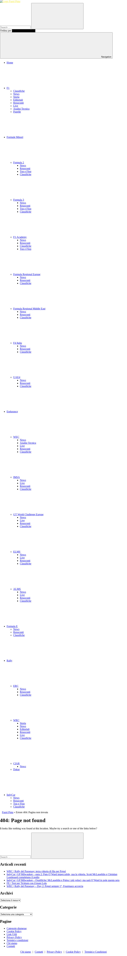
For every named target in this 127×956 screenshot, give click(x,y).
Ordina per (6, 30)
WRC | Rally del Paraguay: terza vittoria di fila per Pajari (36, 871)
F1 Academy (20, 237)
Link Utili (12, 934)
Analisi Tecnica (21, 108)
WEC (16, 437)
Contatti (11, 946)
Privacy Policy (14, 937)
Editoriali (18, 99)
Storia (16, 96)
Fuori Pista (7, 812)
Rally (9, 660)
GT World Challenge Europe (28, 514)
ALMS (17, 589)
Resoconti (18, 102)
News (16, 94)
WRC (16, 720)
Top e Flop (25, 171)
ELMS (16, 551)
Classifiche (19, 91)
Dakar (16, 769)
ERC (16, 686)
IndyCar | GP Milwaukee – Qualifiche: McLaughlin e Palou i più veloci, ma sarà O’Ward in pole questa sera (63, 880)
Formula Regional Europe (26, 274)
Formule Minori (15, 137)
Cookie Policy (14, 931)
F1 (8, 88)
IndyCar (11, 794)
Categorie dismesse (17, 928)
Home (10, 62)
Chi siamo (12, 943)
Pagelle (17, 111)
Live (15, 105)
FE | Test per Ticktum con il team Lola (27, 883)
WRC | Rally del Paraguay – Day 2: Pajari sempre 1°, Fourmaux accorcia (45, 886)
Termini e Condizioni (96, 951)
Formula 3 (18, 199)
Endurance (12, 411)
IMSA (16, 477)
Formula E (12, 626)
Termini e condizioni (17, 940)
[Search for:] (15, 27)
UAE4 (16, 377)
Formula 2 (18, 162)
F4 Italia (17, 343)
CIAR (16, 763)
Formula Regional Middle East (29, 308)
